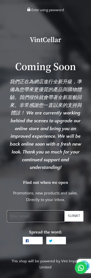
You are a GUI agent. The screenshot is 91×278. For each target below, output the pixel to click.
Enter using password (47, 10)
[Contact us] (81, 268)
